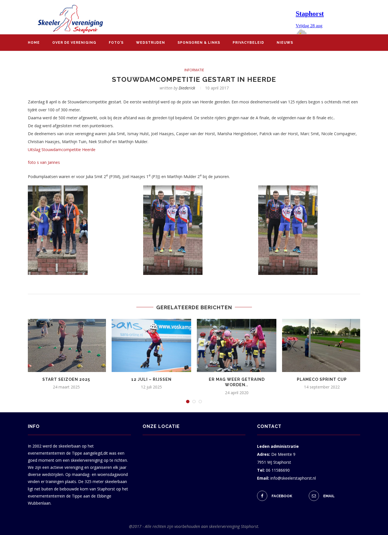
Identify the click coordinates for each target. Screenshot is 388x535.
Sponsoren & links (199, 43)
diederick (187, 88)
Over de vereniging (74, 43)
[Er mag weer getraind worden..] (236, 345)
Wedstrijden (150, 43)
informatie (194, 70)
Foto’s (116, 43)
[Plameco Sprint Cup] (322, 345)
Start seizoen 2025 (66, 379)
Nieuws (285, 43)
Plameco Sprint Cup (322, 379)
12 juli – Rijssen (151, 379)
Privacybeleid (248, 43)
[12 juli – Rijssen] (151, 345)
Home (34, 43)
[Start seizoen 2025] (66, 345)
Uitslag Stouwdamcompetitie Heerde (61, 149)
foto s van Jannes (44, 162)
